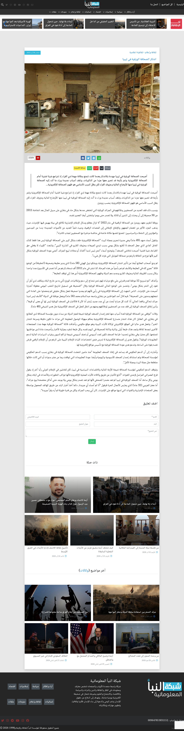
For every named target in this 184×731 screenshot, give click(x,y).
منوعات (64, 12)
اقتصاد (98, 12)
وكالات (84, 571)
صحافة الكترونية (79, 168)
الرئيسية (180, 5)
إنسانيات (88, 12)
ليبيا (101, 168)
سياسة (119, 12)
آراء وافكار (131, 12)
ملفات (54, 12)
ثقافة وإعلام (75, 12)
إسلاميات (109, 12)
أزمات (90, 168)
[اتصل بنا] (32, 4)
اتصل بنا (154, 5)
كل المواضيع (167, 5)
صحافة (107, 168)
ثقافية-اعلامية (136, 52)
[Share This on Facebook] (83, 158)
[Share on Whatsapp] (99, 158)
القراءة (96, 168)
